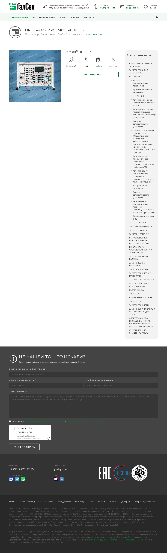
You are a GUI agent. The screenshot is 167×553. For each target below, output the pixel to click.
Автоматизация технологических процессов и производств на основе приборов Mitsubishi (143, 176)
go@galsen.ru (132, 8)
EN (155, 8)
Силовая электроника (140, 226)
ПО (41, 501)
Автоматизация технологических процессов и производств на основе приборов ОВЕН (143, 161)
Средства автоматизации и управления (140, 124)
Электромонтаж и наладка (138, 257)
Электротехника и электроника (138, 71)
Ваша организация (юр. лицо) (27, 369)
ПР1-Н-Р (140, 96)
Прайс (50, 501)
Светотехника (136, 290)
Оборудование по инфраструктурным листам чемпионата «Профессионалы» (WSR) (141, 322)
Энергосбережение (138, 269)
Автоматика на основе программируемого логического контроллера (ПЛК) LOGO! (144, 113)
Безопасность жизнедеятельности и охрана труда (140, 250)
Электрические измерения (137, 264)
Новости (101, 501)
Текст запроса (18, 391)
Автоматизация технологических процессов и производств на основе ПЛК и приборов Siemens (144, 207)
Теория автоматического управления (141, 195)
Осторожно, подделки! (144, 501)
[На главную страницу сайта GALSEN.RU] (22, 6)
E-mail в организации (22, 380)
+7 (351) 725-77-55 (107, 8)
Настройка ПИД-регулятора (140, 187)
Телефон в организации (99, 380)
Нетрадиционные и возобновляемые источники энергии (139, 240)
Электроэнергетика (139, 234)
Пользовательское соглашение (86, 421)
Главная (13, 501)
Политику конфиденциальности (44, 421)
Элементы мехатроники (141, 279)
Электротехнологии (139, 305)
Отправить (26, 447)
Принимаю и (58, 421)
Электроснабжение (139, 230)
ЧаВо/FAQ (79, 501)
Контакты (113, 501)
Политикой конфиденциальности (101, 540)
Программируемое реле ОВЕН (143, 217)
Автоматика (95, 34)
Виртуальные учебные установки (140, 64)
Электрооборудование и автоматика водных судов (142, 312)
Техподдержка (64, 501)
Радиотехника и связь (140, 297)
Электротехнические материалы (140, 274)
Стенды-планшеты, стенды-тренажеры (138, 331)
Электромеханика (138, 222)
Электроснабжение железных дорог (139, 284)
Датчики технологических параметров (140, 83)
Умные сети (135, 301)
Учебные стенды (28, 501)
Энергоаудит (136, 293)
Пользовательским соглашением (132, 540)
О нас (90, 501)
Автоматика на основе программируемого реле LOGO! (144, 103)
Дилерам (125, 501)
